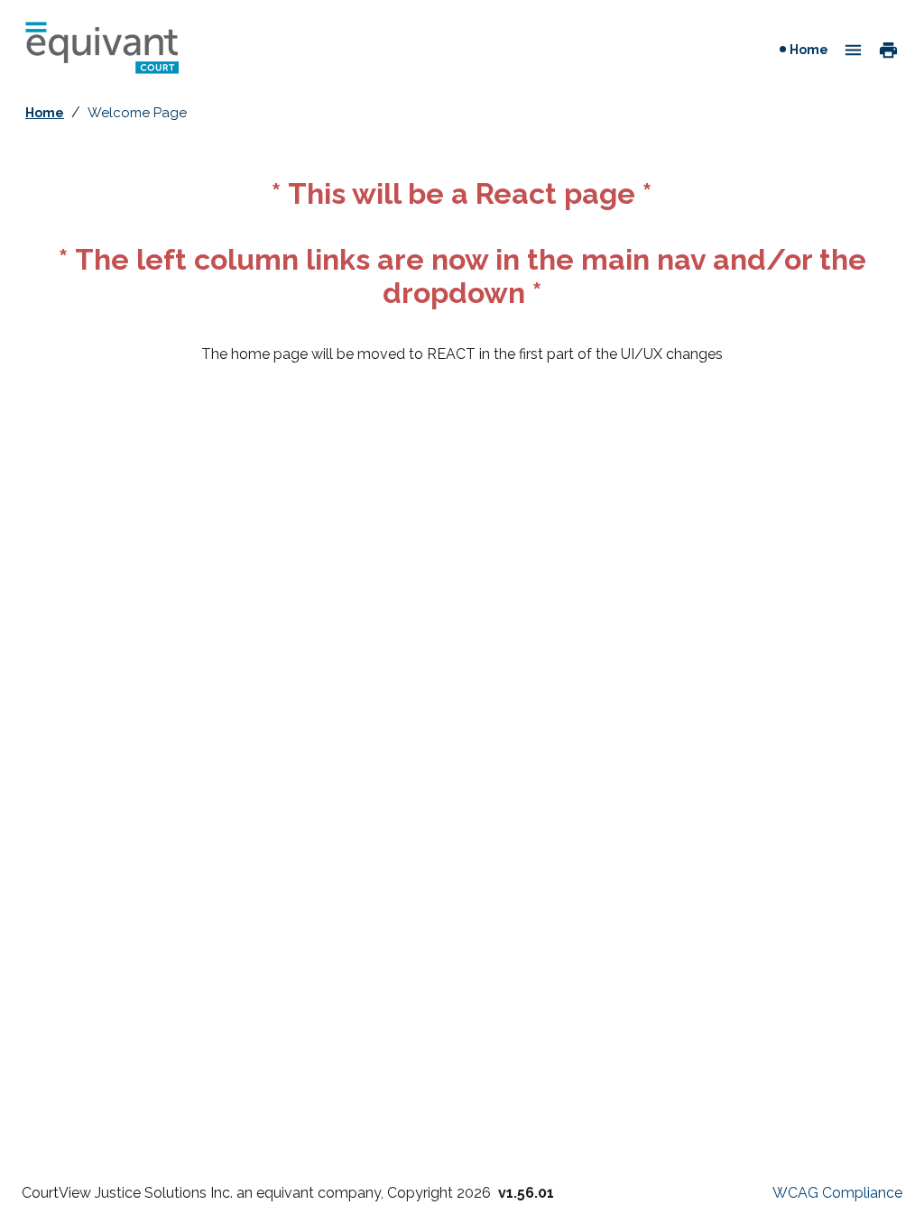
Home (811, 49)
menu (853, 50)
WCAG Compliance (837, 1192)
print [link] (888, 49)
